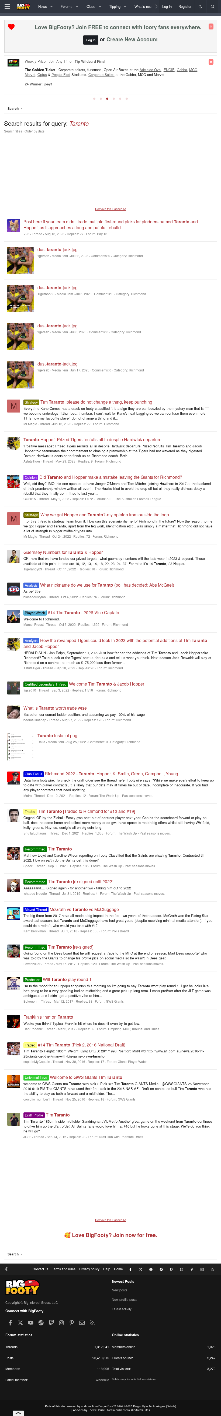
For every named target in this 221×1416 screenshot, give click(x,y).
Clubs (91, 6)
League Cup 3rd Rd (122, 70)
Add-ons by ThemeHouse (89, 1410)
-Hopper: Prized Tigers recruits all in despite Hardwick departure (92, 439)
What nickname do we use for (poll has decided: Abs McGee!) (99, 585)
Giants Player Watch (132, 1061)
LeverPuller (31, 963)
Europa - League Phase (161, 70)
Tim (48, 849)
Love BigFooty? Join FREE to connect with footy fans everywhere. (118, 27)
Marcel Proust (33, 624)
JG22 (27, 1136)
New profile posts (124, 1299)
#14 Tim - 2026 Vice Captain (72, 612)
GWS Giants (115, 1001)
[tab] (94, 99)
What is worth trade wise (55, 708)
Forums (66, 6)
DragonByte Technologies (149, 1406)
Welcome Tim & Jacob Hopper (84, 684)
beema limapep (34, 719)
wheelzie (102, 1379)
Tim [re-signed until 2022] (69, 881)
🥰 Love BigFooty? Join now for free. (110, 1235)
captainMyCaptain (36, 1061)
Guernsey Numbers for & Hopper (63, 552)
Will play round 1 (58, 979)
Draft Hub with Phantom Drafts (121, 1136)
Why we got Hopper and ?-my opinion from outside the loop (97, 514)
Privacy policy (89, 1269)
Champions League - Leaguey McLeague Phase (63, 70)
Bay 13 (102, 233)
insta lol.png (57, 735)
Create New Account (132, 39)
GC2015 (29, 498)
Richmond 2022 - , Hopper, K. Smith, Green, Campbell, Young (101, 773)
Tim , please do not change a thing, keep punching (88, 402)
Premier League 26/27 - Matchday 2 (55, 61)
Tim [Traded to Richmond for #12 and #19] (80, 811)
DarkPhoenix (33, 1028)
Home (118, 1269)
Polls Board (120, 931)
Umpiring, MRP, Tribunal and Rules (133, 1028)
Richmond (111, 423)
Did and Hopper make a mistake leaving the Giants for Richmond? (103, 477)
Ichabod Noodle (35, 893)
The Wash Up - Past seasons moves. (126, 795)
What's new (143, 6)
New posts (119, 1290)
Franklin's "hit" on (48, 1017)
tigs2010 (29, 690)
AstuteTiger (31, 461)
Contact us (40, 1269)
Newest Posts (123, 1281)
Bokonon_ (31, 1001)
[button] (51, 6)
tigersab (43, 255)
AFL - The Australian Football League (133, 498)
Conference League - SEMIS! (75, 75)
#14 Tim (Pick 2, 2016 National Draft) (75, 1045)
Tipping (114, 6)
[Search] (212, 6)
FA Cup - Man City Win (176, 75)
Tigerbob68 (45, 293)
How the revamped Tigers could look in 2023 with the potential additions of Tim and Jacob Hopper (115, 643)
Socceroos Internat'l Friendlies (127, 75)
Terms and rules (63, 1269)
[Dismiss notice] (211, 26)
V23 (26, 233)
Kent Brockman (34, 931)
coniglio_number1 (36, 1099)
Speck (28, 865)
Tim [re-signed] (59, 947)
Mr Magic (30, 423)
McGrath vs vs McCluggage (72, 909)
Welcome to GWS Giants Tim (73, 1077)
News (42, 6)
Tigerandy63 (32, 569)
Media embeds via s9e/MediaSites (128, 1410)
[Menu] (7, 6)
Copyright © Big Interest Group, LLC (31, 1302)
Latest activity (122, 1309)
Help (106, 1269)
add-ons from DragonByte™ (98, 1406)
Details (171, 1406)
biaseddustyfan (34, 596)
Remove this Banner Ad (110, 209)
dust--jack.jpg (57, 249)
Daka (41, 741)
